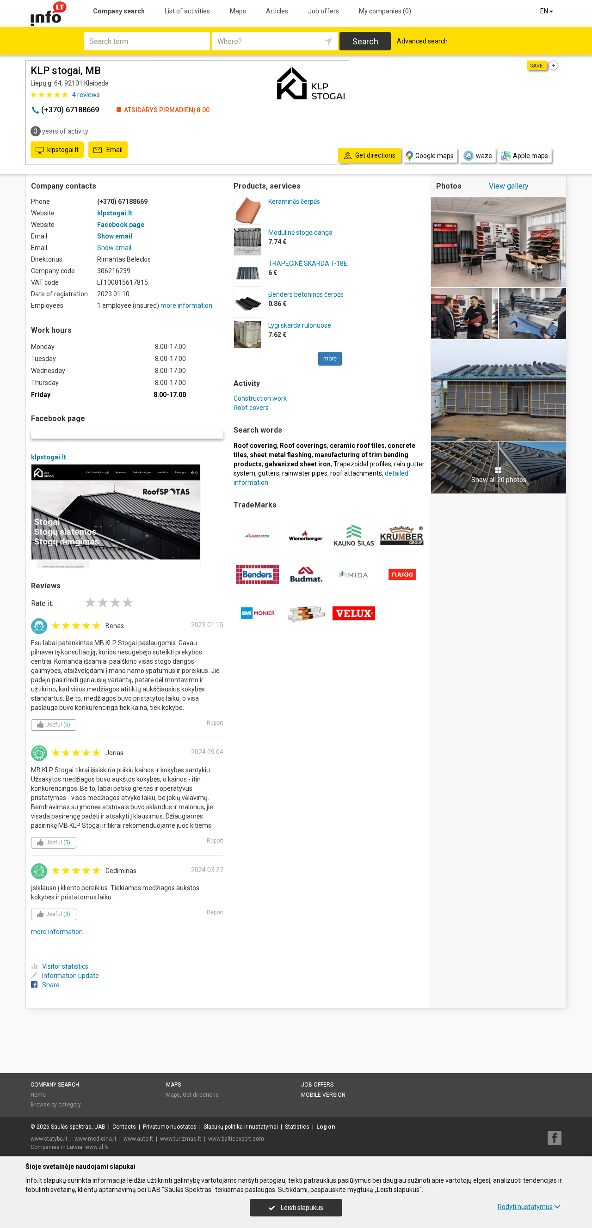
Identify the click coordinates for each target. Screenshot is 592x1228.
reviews (86, 94)
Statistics (297, 1127)
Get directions (201, 1095)
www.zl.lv (97, 1147)
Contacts (124, 1127)
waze (484, 155)
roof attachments (356, 473)
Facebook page (120, 224)
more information (186, 305)
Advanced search (422, 41)
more (330, 358)
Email (114, 149)
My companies (385, 11)
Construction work (260, 398)
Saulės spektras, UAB (78, 1127)
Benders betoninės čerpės (306, 294)
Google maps (434, 155)
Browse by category (56, 1104)
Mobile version (323, 1095)
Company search (119, 11)
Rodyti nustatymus (525, 1206)
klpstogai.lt (63, 149)
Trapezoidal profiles (362, 464)
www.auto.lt (138, 1139)
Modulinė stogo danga (300, 232)
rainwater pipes (304, 473)
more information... (59, 931)
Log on (325, 1127)
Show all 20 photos (498, 479)
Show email (114, 236)
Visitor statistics (65, 966)
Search (365, 41)
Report (215, 723)
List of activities (187, 11)
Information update (70, 975)
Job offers (323, 11)
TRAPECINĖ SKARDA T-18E (307, 263)
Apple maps (530, 155)
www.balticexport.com (236, 1139)
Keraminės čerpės (294, 201)
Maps (238, 11)
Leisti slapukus (301, 1207)
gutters (268, 473)
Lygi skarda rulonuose (299, 325)
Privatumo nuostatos (170, 1127)
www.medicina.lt (95, 1139)
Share (51, 985)
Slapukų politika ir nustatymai (241, 1127)
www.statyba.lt (49, 1139)
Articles (277, 11)
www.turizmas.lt (180, 1139)
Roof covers (251, 407)
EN (544, 11)
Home (38, 1095)
